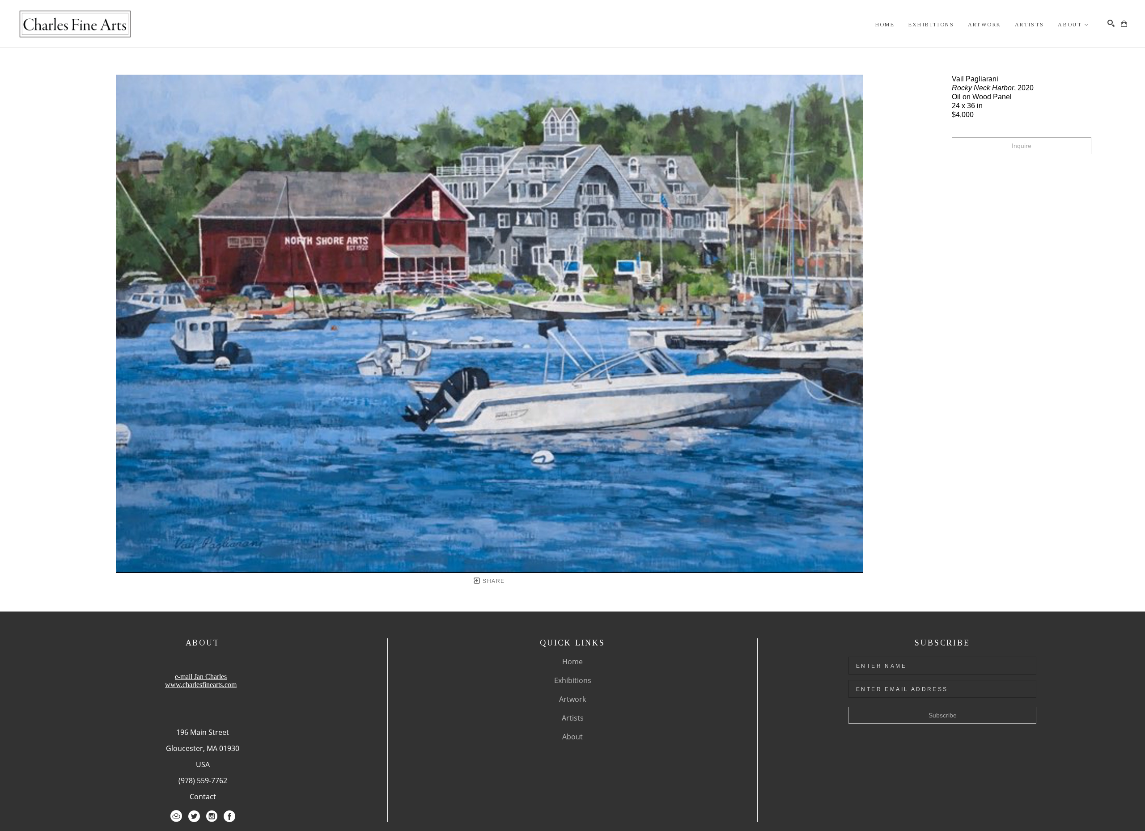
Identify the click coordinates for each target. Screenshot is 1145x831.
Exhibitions (572, 680)
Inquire (1021, 145)
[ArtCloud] (176, 816)
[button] (1073, 24)
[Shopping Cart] (1124, 23)
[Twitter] (194, 816)
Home (572, 661)
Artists (573, 718)
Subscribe (943, 715)
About (572, 737)
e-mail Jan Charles (201, 676)
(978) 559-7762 (202, 780)
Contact (203, 796)
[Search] (1111, 23)
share (493, 581)
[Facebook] (229, 816)
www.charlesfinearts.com (201, 684)
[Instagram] (211, 816)
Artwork (572, 699)
